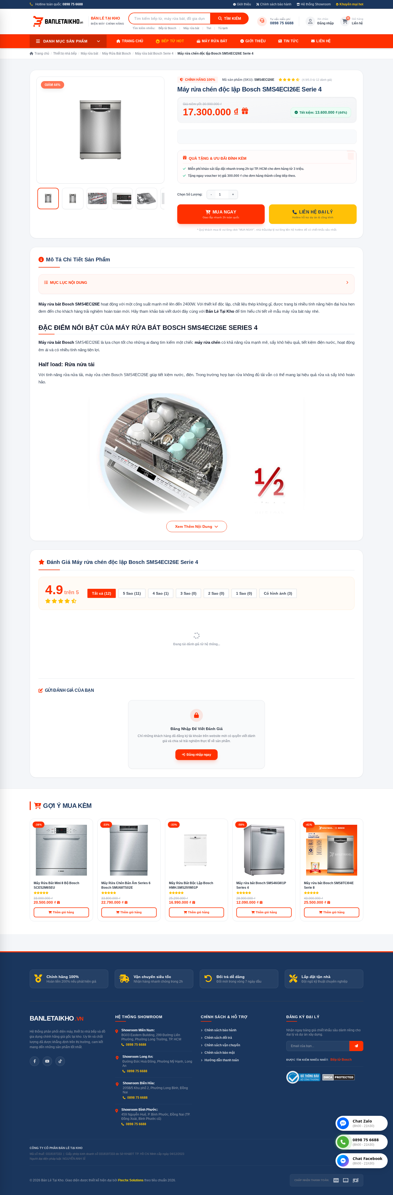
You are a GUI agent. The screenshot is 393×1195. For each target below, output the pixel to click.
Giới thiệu (244, 4)
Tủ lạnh (223, 28)
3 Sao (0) (188, 593)
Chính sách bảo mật (220, 1053)
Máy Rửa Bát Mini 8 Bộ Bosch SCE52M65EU (56, 885)
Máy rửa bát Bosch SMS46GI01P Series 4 (261, 885)
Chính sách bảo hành (275, 4)
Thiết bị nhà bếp (65, 53)
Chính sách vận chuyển (222, 1045)
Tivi (208, 28)
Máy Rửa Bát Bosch (116, 53)
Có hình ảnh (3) (278, 593)
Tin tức (291, 41)
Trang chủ (132, 41)
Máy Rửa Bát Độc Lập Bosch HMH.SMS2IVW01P (191, 885)
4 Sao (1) (161, 593)
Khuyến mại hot (351, 4)
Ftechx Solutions (131, 1180)
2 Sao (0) (216, 593)
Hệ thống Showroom (316, 4)
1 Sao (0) (244, 593)
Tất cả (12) (101, 593)
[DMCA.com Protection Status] (338, 1077)
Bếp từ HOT (172, 41)
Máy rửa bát (191, 28)
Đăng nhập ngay (199, 755)
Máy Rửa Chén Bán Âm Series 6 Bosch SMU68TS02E (126, 885)
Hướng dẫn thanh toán (222, 1060)
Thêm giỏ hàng (63, 912)
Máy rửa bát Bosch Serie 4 (154, 53)
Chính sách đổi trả (218, 1038)
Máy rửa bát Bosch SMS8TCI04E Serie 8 (329, 885)
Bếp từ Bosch (167, 28)
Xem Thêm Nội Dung (194, 526)
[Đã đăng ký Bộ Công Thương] (303, 1077)
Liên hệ (323, 41)
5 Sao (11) (132, 593)
